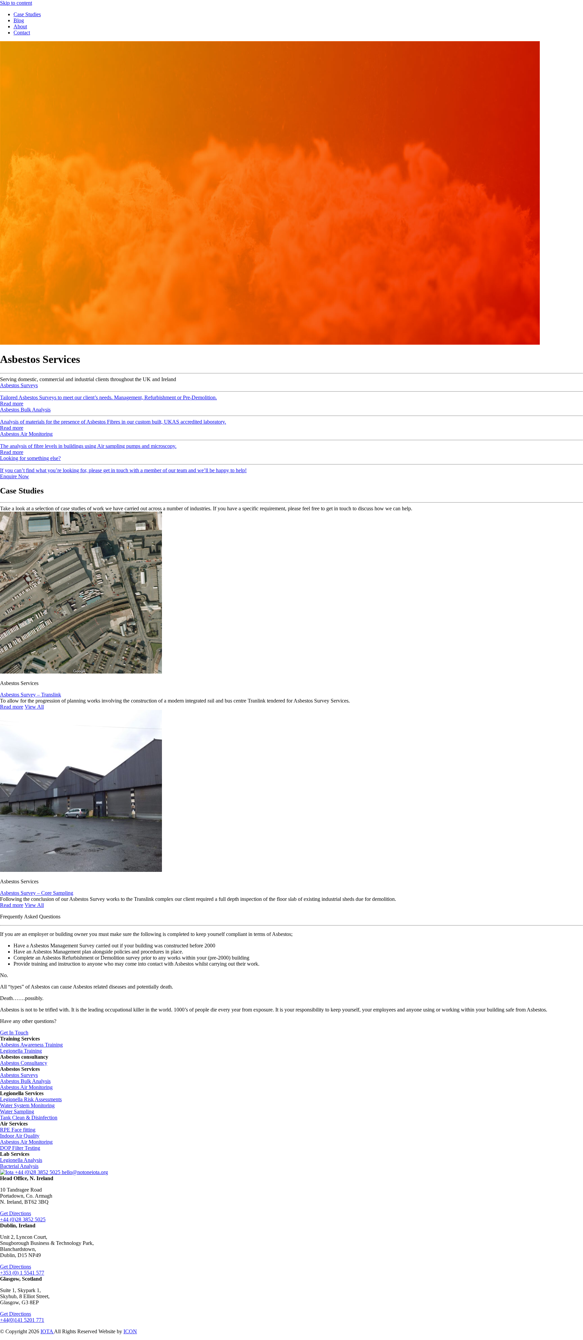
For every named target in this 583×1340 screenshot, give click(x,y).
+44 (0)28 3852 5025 (38, 1172)
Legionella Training (21, 1051)
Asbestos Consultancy (23, 1063)
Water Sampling (17, 1111)
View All (34, 707)
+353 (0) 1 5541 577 (22, 1273)
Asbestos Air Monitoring (26, 1087)
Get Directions (15, 1213)
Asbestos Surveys (19, 1075)
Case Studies (27, 14)
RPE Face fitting (17, 1130)
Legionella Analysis (21, 1160)
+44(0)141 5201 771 (22, 1320)
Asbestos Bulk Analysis (25, 1081)
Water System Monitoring (27, 1105)
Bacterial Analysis (19, 1166)
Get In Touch (14, 1032)
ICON (130, 1331)
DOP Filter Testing (20, 1148)
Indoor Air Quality (19, 1136)
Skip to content (16, 3)
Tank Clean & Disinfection (28, 1117)
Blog (18, 20)
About (20, 26)
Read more (11, 707)
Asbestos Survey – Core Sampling (36, 893)
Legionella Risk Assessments (31, 1099)
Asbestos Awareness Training (31, 1045)
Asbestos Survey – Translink (30, 694)
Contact (21, 32)
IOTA (47, 1331)
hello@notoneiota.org (85, 1172)
